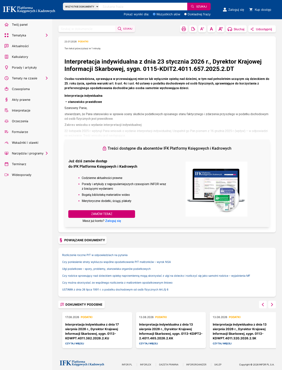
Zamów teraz (101, 214)
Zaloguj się (113, 221)
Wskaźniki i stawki (25, 142)
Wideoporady (21, 175)
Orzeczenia (20, 121)
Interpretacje (21, 110)
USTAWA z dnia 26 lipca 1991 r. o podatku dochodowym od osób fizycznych (114, 289)
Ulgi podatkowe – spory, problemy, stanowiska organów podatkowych (106, 268)
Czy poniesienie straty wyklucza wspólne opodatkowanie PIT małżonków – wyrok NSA (116, 261)
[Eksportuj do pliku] (193, 28)
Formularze (20, 132)
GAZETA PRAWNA (168, 364)
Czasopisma (21, 89)
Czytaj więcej (74, 343)
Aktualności (20, 46)
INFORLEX (145, 364)
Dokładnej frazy (199, 14)
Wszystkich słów (168, 14)
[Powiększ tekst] (220, 28)
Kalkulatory (20, 57)
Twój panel (20, 24)
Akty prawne (21, 100)
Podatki (83, 41)
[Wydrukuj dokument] (184, 28)
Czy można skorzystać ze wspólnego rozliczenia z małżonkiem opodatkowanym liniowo (117, 282)
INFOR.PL (127, 364)
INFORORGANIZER (196, 364)
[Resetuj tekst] (211, 28)
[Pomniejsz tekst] (202, 28)
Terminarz (19, 164)
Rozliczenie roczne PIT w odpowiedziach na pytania (95, 255)
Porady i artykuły (24, 67)
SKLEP (218, 364)
